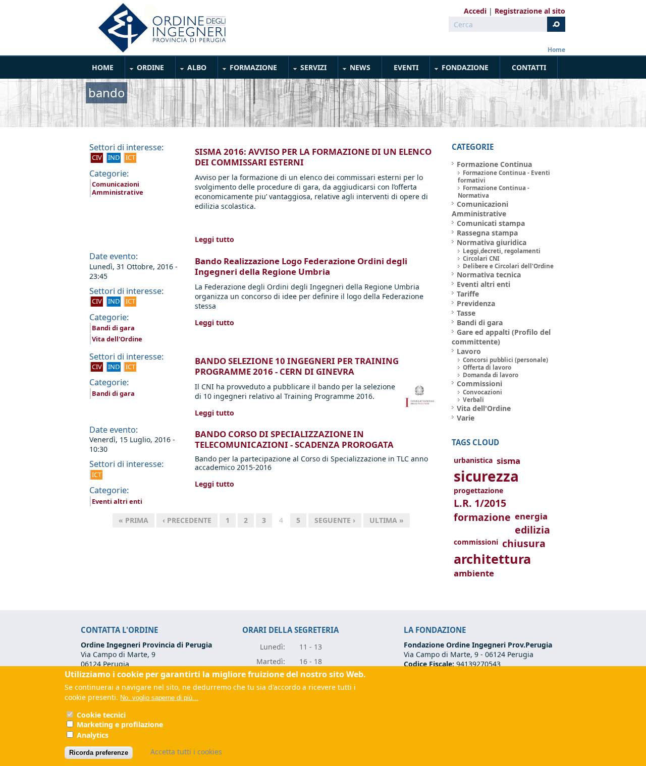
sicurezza (486, 476)
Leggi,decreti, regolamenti (502, 251)
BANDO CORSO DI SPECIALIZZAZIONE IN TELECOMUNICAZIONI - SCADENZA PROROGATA (294, 439)
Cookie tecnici (101, 715)
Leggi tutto (214, 239)
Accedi (475, 11)
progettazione (478, 490)
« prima (133, 520)
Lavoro (469, 351)
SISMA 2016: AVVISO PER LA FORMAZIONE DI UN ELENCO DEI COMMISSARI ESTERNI (313, 157)
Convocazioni (482, 392)
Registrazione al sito (530, 11)
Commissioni (479, 383)
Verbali (473, 399)
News (354, 69)
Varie (465, 418)
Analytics (93, 735)
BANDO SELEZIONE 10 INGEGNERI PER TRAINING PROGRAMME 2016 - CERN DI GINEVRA (297, 366)
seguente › (334, 520)
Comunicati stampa (491, 223)
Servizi (308, 69)
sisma (508, 460)
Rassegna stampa (487, 233)
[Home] (158, 28)
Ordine (145, 69)
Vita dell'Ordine (117, 338)
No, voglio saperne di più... (159, 697)
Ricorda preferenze (98, 752)
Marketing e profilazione (120, 725)
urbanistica (473, 460)
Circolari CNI (481, 258)
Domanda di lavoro (490, 375)
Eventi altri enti (117, 501)
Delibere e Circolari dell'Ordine (508, 266)
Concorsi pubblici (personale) (505, 360)
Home (556, 49)
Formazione (248, 69)
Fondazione (459, 69)
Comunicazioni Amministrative (117, 188)
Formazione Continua (494, 164)
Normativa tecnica (489, 274)
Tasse (466, 313)
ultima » (386, 520)
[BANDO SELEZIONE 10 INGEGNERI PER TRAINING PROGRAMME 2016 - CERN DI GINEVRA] (419, 413)
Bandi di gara (113, 327)
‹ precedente (187, 520)
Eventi (406, 67)
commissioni (476, 542)
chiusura (524, 543)
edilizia (532, 530)
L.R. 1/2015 (480, 503)
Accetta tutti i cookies (186, 751)
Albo (191, 69)
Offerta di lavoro (487, 367)
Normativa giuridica (491, 242)
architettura (492, 559)
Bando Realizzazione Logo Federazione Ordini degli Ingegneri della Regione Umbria (301, 266)
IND (114, 157)
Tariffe (468, 294)
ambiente (474, 573)
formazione (482, 517)
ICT (130, 157)
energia (531, 516)
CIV (97, 157)
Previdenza (476, 303)
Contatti (529, 67)
